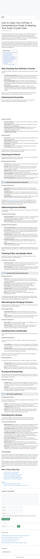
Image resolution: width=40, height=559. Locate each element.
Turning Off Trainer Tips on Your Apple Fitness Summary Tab (15, 485)
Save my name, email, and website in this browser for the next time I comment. (19, 515)
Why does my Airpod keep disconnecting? (12, 483)
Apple (4, 482)
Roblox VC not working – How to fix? (9, 540)
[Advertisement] (20, 8)
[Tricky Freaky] (3, 17)
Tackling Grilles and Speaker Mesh (9, 57)
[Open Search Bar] (35, 17)
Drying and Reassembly (7, 60)
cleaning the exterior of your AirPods (14, 200)
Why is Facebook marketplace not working (10, 539)
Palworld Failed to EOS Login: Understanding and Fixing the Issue (15, 535)
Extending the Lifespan (7, 61)
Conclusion (6, 63)
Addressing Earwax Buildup (8, 56)
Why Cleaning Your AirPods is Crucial (10, 52)
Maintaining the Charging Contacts (10, 58)
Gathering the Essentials (8, 53)
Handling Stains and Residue (8, 59)
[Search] (18, 526)
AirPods (27, 454)
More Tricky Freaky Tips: (10, 64)
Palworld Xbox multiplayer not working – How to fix (12, 537)
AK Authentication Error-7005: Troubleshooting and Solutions (14, 542)
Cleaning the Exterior (7, 54)
